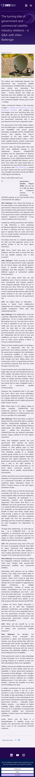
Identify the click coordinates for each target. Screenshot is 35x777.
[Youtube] (17, 755)
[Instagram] (23, 755)
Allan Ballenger (21, 167)
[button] (31, 5)
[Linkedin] (11, 755)
